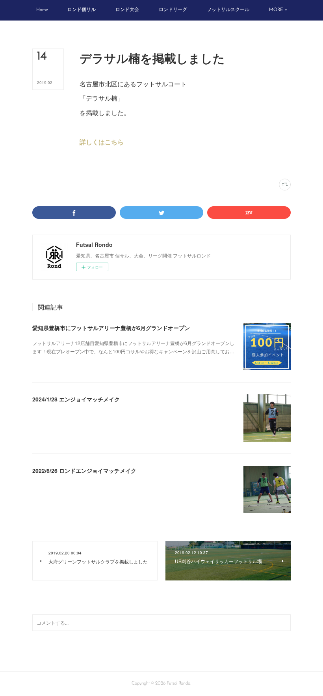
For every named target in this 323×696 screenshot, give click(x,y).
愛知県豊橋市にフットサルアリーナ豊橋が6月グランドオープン (111, 328)
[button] (42, 10)
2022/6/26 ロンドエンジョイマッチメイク (84, 470)
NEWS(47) (118, 163)
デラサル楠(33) (93, 163)
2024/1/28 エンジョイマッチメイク (76, 399)
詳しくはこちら (102, 141)
